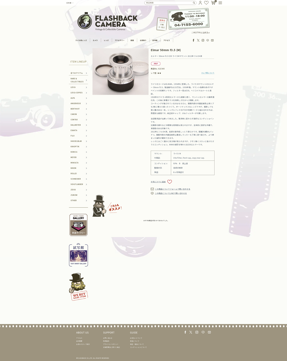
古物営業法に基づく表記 (111, 347)
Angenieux (76, 103)
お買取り (143, 40)
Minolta (74, 162)
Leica (73, 87)
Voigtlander (77, 184)
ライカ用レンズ (81, 40)
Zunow (74, 195)
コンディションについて (138, 347)
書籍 (132, 40)
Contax (74, 119)
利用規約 (106, 341)
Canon (74, 114)
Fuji (73, 136)
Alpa (73, 98)
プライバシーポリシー (110, 344)
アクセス (166, 40)
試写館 (154, 40)
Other (74, 200)
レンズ (106, 40)
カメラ (95, 40)
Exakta (74, 130)
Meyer (74, 157)
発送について (134, 341)
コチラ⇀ (206, 32)
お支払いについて (136, 338)
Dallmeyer (76, 125)
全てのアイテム (77, 73)
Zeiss (73, 189)
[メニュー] (220, 3)
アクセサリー (120, 40)
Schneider (76, 179)
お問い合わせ (107, 338)
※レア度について (207, 73)
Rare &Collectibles (77, 80)
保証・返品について (137, 344)
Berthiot (75, 109)
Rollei (74, 173)
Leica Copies (77, 92)
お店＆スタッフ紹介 (83, 344)
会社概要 (79, 341)
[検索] (193, 2)
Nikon (73, 168)
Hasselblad (76, 141)
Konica (74, 152)
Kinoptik (75, 146)
